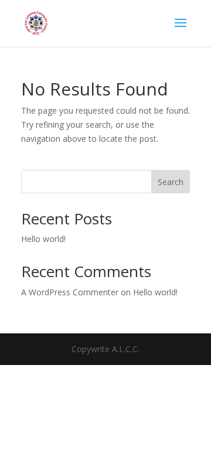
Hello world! (43, 238)
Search (170, 181)
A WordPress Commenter (69, 292)
